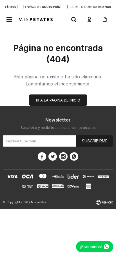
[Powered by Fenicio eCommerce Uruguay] (104, 202)
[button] (73, 19)
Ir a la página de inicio (58, 100)
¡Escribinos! (91, 246)
